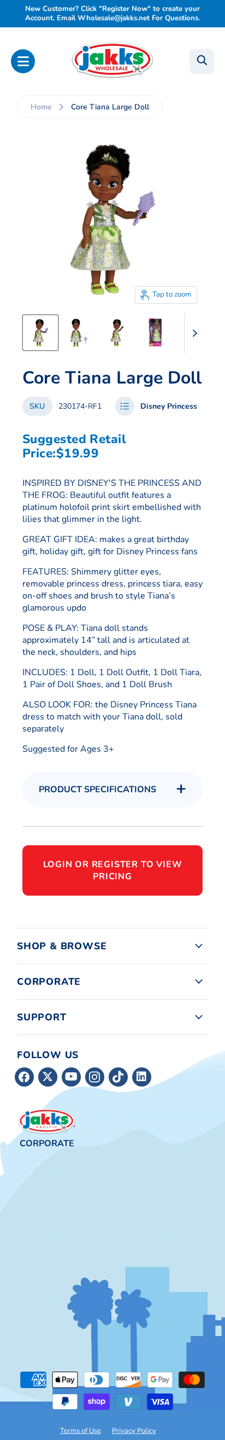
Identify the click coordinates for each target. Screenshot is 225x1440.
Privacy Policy (134, 1431)
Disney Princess (168, 406)
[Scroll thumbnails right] (193, 333)
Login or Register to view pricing (112, 870)
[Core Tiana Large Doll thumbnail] (40, 332)
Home (41, 107)
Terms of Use (80, 1431)
